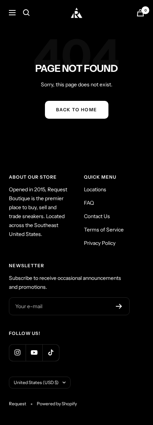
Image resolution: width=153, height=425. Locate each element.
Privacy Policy (99, 243)
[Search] (26, 12)
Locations (95, 189)
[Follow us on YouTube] (34, 352)
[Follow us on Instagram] (17, 352)
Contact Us (97, 216)
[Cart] (140, 12)
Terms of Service (104, 229)
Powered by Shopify (57, 403)
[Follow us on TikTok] (50, 352)
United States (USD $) (36, 382)
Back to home (76, 109)
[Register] (119, 306)
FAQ (89, 202)
